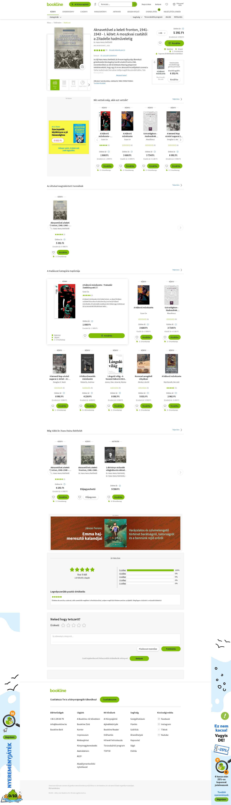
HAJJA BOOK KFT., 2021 (102, 45)
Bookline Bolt (56, 729)
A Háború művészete (127, 135)
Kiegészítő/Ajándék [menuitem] (172, 11)
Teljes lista (176, 99)
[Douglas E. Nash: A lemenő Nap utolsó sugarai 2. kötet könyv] (173, 121)
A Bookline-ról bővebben (88, 719)
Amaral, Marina (120, 382)
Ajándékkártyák (111, 724)
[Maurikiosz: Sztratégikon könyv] (150, 121)
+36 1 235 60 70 (57, 719)
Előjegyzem (90, 497)
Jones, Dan (109, 382)
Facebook (165, 719)
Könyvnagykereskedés (87, 745)
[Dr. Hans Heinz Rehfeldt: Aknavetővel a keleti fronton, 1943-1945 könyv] (60, 454)
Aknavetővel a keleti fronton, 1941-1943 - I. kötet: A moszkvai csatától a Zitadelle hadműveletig (60, 224)
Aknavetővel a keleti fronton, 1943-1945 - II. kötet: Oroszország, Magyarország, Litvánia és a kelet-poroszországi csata (60, 468)
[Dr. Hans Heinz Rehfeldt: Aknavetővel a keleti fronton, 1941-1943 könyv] (68, 48)
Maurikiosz (150, 139)
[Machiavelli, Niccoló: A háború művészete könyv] (171, 363)
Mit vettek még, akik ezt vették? (111, 100)
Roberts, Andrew (87, 382)
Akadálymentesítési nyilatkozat (86, 765)
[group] (54, 84)
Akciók (168, 17)
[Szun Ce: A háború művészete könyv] (104, 121)
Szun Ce (104, 139)
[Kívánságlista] (166, 4)
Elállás (133, 751)
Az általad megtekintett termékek (65, 186)
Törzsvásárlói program (153, 17)
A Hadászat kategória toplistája (63, 270)
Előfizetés (178, 17)
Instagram (166, 724)
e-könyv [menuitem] (84, 11)
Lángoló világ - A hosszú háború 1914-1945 (115, 377)
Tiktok (164, 729)
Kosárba (176, 43)
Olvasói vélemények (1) (117, 50)
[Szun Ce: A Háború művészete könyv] (127, 121)
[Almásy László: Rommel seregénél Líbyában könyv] (143, 363)
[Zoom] (82, 67)
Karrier (80, 729)
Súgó (132, 745)
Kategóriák (54, 17)
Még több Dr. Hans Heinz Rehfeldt (64, 430)
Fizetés (133, 724)
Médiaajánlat (83, 740)
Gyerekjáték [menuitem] (153, 11)
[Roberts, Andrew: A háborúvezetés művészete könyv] (87, 363)
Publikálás (171, 648)
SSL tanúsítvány (54, 788)
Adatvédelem (83, 751)
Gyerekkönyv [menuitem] (68, 11)
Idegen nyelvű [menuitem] (133, 11)
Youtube (164, 735)
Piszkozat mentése (148, 648)
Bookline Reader (111, 729)
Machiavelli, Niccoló (171, 382)
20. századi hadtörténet (108, 56)
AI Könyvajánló (82, 4)
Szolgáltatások (137, 719)
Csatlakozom (109, 699)
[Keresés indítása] (134, 4)
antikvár (115, 441)
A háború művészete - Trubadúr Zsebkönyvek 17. (104, 135)
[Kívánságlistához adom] (160, 42)
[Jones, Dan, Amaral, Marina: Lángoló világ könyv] (115, 363)
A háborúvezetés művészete (87, 377)
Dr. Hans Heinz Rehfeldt (60, 228)
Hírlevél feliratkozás (113, 740)
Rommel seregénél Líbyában (143, 377)
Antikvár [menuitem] (117, 11)
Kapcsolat (135, 740)
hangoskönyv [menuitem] (100, 11)
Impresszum (82, 735)
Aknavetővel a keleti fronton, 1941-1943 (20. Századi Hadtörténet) (87, 468)
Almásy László (143, 382)
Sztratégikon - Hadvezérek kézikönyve (150, 135)
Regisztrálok (146, 4)
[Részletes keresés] (95, 4)
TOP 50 (107, 751)
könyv (104, 108)
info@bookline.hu (58, 724)
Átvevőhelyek (136, 735)
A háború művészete (171, 376)
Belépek (158, 4)
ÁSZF (79, 756)
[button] (89, 84)
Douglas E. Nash (173, 139)
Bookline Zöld (83, 724)
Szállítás (134, 729)
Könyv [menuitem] (53, 11)
